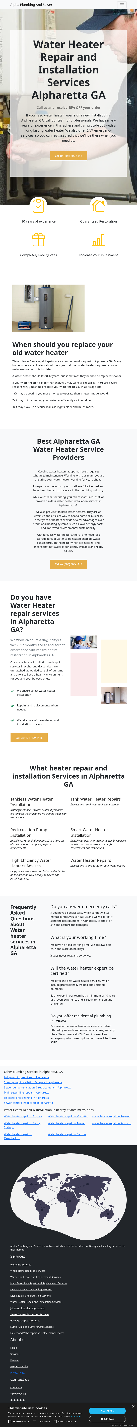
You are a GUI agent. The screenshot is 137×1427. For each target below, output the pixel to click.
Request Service (19, 1366)
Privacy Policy (17, 1372)
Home (13, 1347)
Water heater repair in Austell (66, 1123)
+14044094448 (18, 1393)
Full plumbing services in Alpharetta (26, 1077)
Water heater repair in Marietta (68, 1116)
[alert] (68, 1415)
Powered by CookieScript (122, 1425)
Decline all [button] (107, 1419)
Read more (76, 1416)
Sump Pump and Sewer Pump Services (32, 1326)
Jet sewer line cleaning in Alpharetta (26, 1098)
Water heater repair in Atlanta (23, 1116)
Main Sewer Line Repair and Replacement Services (38, 1283)
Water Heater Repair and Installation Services (35, 1301)
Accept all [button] (107, 1410)
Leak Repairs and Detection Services (30, 1295)
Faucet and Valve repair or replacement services (37, 1333)
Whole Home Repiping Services (27, 1270)
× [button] (133, 1406)
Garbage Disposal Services (25, 1320)
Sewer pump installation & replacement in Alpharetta (37, 1087)
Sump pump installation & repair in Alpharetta (33, 1082)
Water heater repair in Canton (67, 1134)
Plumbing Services (20, 1264)
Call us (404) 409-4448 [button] (68, 156)
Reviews (14, 1360)
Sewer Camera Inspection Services (29, 1314)
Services (15, 1354)
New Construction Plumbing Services (31, 1289)
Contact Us (16, 1387)
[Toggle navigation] (122, 4)
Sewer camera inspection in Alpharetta (28, 1103)
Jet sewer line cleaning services (27, 1308)
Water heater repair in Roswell (111, 1116)
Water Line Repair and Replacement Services (35, 1277)
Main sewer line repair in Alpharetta (26, 1092)
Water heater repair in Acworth (111, 1123)
